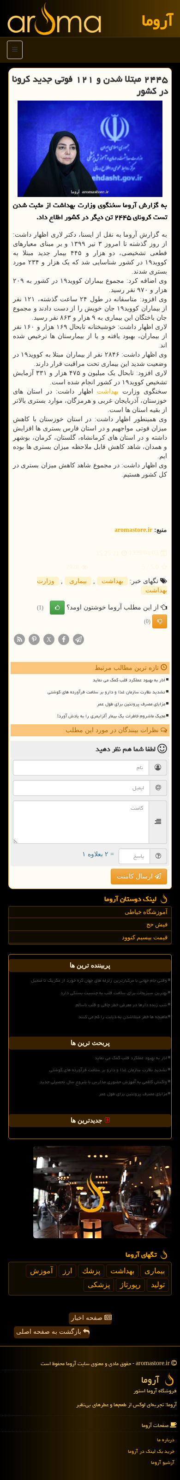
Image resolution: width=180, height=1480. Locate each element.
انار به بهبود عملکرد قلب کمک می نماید (129, 680)
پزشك (91, 1271)
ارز (67, 1271)
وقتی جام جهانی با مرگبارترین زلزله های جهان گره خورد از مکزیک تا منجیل (99, 980)
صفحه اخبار (87, 1317)
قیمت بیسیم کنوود (145, 937)
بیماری (78, 581)
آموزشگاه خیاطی (146, 911)
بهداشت (108, 391)
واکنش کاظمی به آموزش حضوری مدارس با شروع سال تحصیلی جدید (103, 1081)
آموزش (41, 1271)
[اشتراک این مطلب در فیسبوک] (63, 638)
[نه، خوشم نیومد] (159, 621)
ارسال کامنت (136, 876)
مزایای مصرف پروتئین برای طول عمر (131, 704)
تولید (158, 1285)
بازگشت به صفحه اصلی (49, 1331)
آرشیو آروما (162, 1462)
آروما (157, 21)
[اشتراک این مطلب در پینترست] (34, 638)
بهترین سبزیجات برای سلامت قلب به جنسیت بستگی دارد (113, 992)
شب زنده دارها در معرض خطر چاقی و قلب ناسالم (121, 1004)
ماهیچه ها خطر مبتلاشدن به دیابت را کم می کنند (122, 1016)
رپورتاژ (130, 1285)
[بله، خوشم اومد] (57, 608)
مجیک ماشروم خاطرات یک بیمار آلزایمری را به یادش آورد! (111, 716)
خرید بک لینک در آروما (151, 1451)
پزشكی (99, 1285)
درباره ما (165, 1439)
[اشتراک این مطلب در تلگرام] (78, 638)
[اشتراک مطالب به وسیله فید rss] (19, 638)
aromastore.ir (133, 529)
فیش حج (157, 924)
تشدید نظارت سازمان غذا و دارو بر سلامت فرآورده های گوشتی (106, 692)
